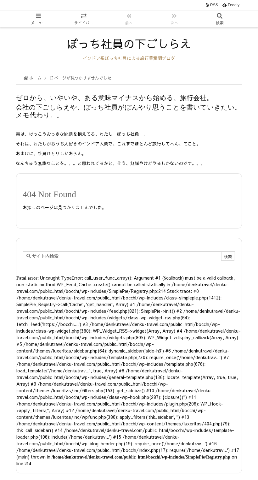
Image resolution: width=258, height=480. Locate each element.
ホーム (35, 78)
